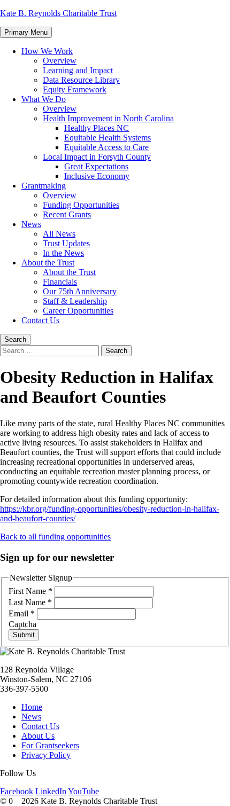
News (31, 224)
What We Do (43, 99)
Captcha (22, 624)
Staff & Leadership (75, 301)
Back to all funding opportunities (55, 536)
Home (31, 706)
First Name (30, 591)
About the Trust (47, 262)
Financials (60, 281)
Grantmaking (43, 185)
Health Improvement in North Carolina (108, 118)
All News (59, 233)
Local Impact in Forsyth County (97, 156)
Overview (59, 60)
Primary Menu (26, 32)
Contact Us (40, 320)
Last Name (30, 602)
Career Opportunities (78, 310)
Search (15, 339)
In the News (63, 252)
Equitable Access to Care (106, 147)
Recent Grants (67, 214)
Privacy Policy (46, 755)
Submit (24, 635)
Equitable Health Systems (107, 137)
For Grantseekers (50, 745)
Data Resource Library (81, 79)
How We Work (47, 51)
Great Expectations (96, 166)
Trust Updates (66, 243)
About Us (38, 735)
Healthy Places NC (96, 127)
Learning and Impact (78, 70)
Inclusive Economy (96, 176)
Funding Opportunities (81, 204)
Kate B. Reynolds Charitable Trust (58, 13)
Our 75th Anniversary (80, 291)
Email (22, 613)
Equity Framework (74, 89)
